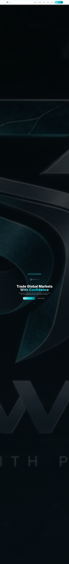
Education (40, 2)
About (44, 2)
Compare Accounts (41, 298)
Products (35, 2)
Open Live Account (28, 298)
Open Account (58, 2)
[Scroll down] (34, 303)
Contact (48, 2)
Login (52, 2)
